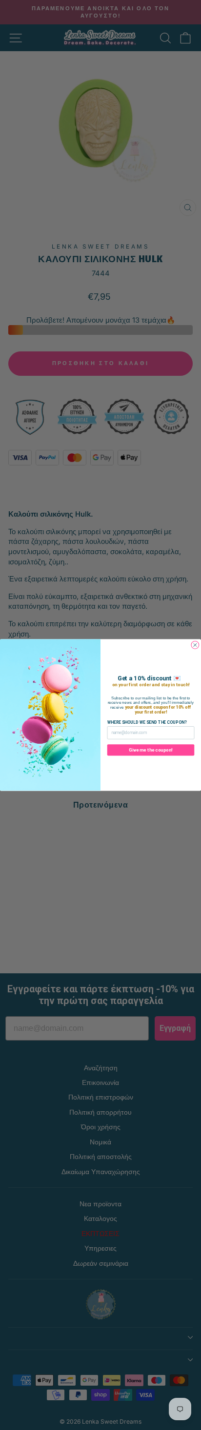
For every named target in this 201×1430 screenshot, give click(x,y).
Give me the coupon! (150, 750)
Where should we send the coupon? (147, 722)
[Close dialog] (195, 645)
